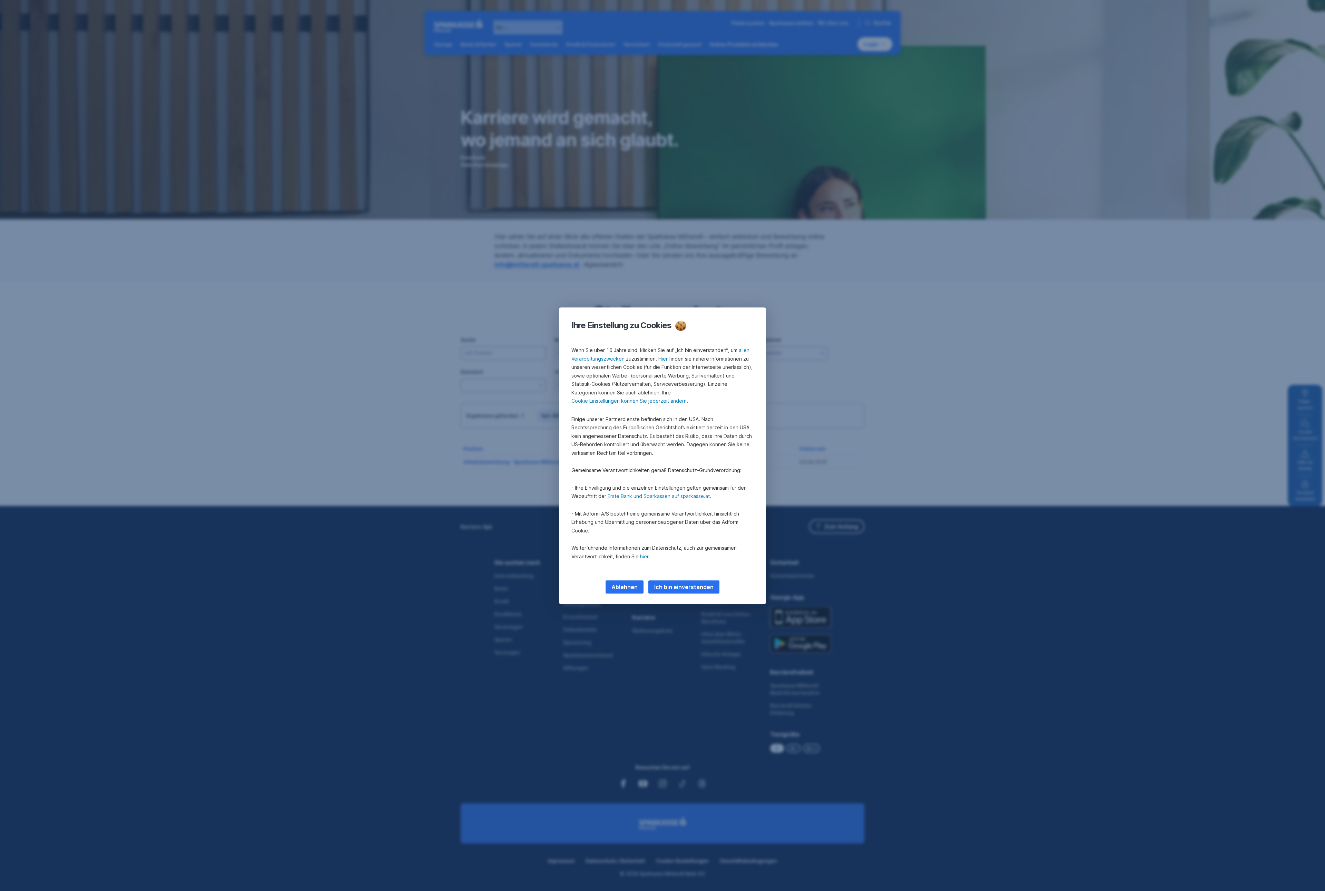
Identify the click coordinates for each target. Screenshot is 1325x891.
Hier (663, 359)
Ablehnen (624, 587)
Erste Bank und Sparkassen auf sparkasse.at (659, 496)
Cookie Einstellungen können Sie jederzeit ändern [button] (629, 401)
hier (644, 556)
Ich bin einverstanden (684, 587)
